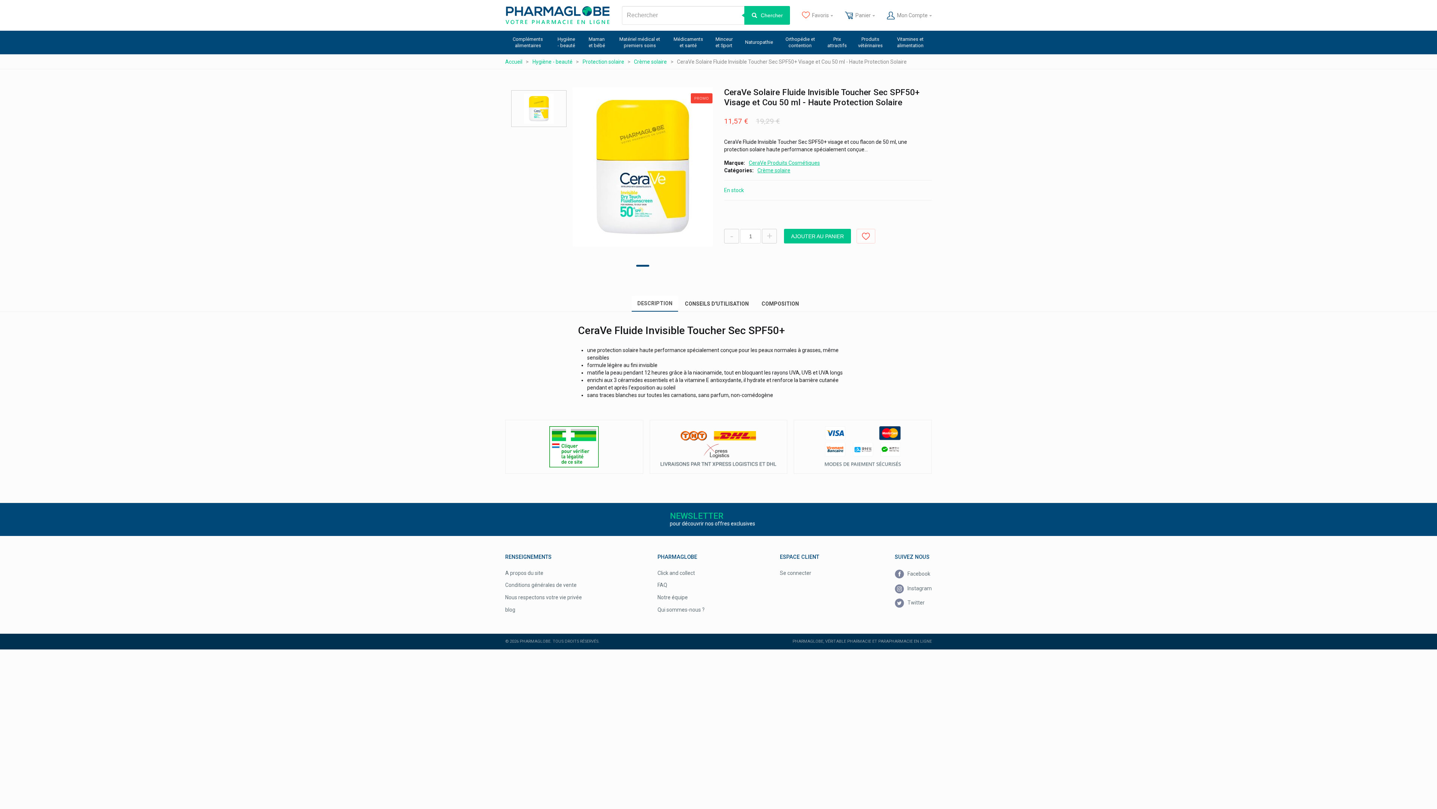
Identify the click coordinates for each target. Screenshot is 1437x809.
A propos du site (524, 573)
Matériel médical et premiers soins (639, 42)
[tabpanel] (643, 166)
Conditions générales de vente (541, 585)
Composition (780, 304)
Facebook (918, 574)
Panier (863, 15)
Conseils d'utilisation (717, 304)
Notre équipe (673, 597)
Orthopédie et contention (800, 42)
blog (510, 610)
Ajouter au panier (817, 236)
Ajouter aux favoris (866, 236)
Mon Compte (912, 15)
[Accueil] (557, 15)
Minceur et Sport (724, 42)
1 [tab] (642, 266)
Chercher (772, 15)
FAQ (662, 585)
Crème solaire (773, 170)
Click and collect (676, 573)
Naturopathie (759, 42)
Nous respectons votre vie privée (543, 597)
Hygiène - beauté (566, 42)
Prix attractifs (837, 42)
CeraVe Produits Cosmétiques (784, 163)
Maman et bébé (597, 42)
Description (654, 303)
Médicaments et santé (688, 42)
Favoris (820, 15)
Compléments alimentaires (528, 42)
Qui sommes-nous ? (681, 610)
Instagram (919, 588)
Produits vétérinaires (870, 42)
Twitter (915, 603)
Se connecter (795, 573)
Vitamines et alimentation (910, 42)
